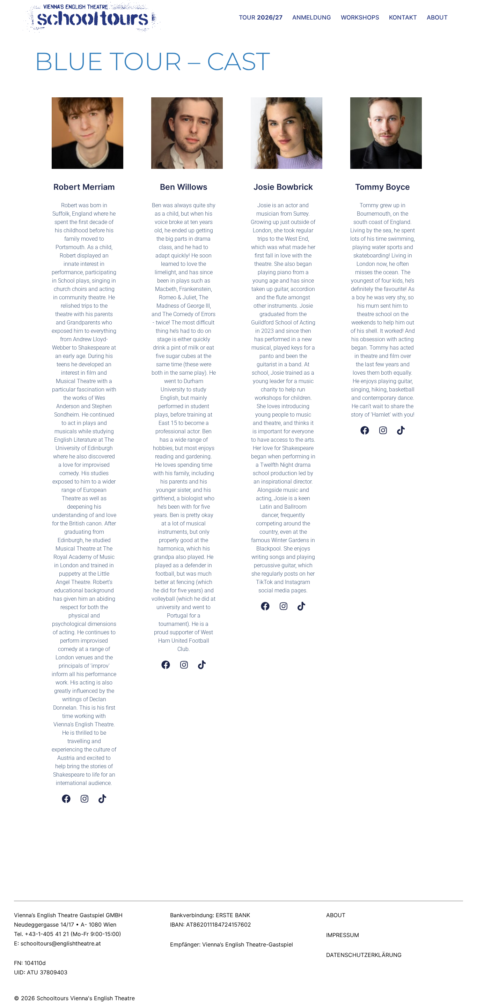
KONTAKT (403, 17)
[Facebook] (66, 798)
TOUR (260, 17)
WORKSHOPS (360, 17)
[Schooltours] (88, 16)
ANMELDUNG (311, 17)
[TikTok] (102, 798)
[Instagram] (84, 798)
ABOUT (437, 17)
